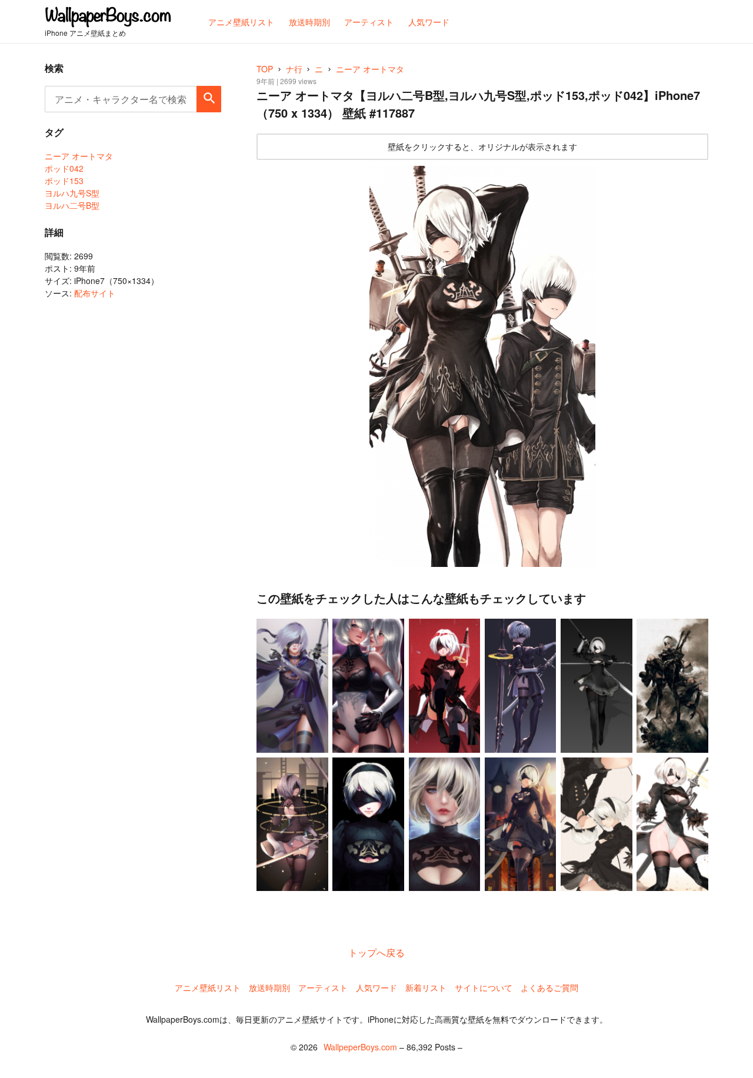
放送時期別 (269, 987)
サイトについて (483, 987)
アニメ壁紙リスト (208, 987)
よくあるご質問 (549, 987)
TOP (264, 69)
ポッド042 (64, 168)
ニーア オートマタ (79, 156)
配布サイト (94, 293)
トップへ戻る (376, 952)
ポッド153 (64, 180)
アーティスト (323, 987)
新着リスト (426, 987)
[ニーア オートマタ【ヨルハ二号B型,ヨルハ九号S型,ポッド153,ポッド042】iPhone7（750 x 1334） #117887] (482, 367)
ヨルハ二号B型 (72, 205)
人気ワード (376, 987)
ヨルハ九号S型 (72, 193)
